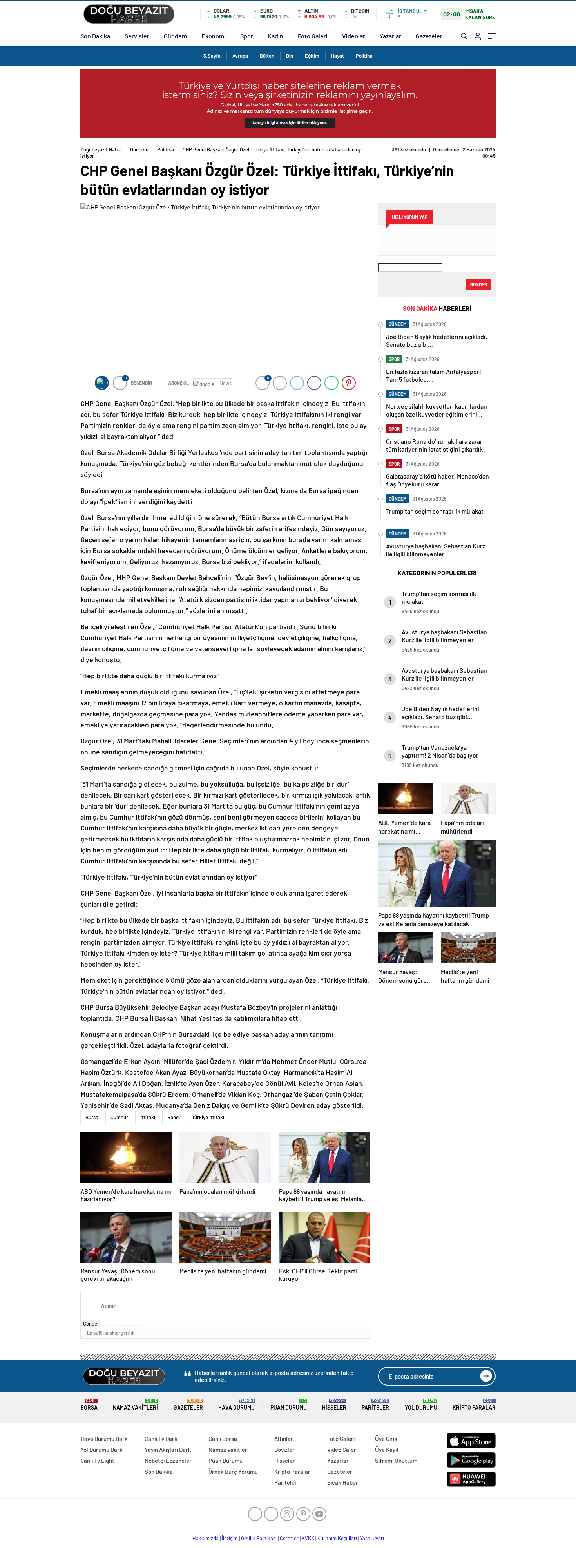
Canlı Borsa (222, 1438)
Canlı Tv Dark (161, 1438)
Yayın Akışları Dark (168, 1449)
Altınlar (283, 1438)
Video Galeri (342, 1449)
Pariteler (375, 1405)
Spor (246, 36)
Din (289, 56)
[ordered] (122, 1325)
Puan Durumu (288, 1405)
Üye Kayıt (387, 1449)
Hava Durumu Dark (104, 1438)
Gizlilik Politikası (259, 1538)
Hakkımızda (205, 1538)
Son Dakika (95, 36)
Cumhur (119, 1117)
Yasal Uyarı (372, 1538)
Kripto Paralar (474, 1405)
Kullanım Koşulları (337, 1538)
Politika (364, 56)
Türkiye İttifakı (208, 1117)
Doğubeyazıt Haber (101, 149)
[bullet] (128, 1325)
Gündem (175, 36)
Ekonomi (213, 36)
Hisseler (334, 1405)
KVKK (308, 1538)
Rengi (173, 1117)
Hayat (337, 56)
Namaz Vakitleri (135, 1405)
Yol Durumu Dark (101, 1449)
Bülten (267, 56)
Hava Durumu (236, 1405)
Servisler (137, 36)
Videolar (353, 36)
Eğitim (312, 56)
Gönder (91, 1323)
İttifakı (147, 1117)
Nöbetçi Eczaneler (168, 1460)
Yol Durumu (421, 1405)
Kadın (275, 36)
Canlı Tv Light (97, 1460)
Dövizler (284, 1449)
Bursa (91, 1117)
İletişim (230, 1538)
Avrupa (240, 56)
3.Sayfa (212, 56)
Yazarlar (390, 36)
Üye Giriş (386, 1438)
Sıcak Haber (342, 1482)
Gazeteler (429, 36)
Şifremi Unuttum (396, 1460)
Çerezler (289, 1538)
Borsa (89, 1405)
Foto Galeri (313, 36)
